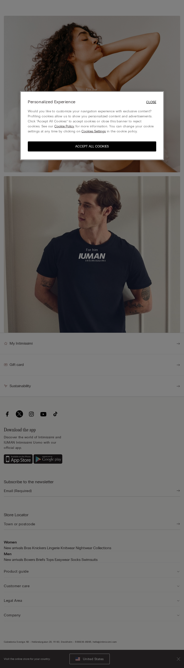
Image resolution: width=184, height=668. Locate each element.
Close (151, 102)
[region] (92, 125)
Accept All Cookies (92, 146)
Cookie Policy (64, 126)
